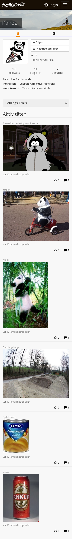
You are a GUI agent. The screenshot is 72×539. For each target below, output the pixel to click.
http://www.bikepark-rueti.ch (33, 88)
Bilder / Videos (54, 34)
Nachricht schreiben (47, 48)
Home (18, 34)
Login (53, 4)
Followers (14, 70)
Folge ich (35, 70)
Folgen (39, 42)
